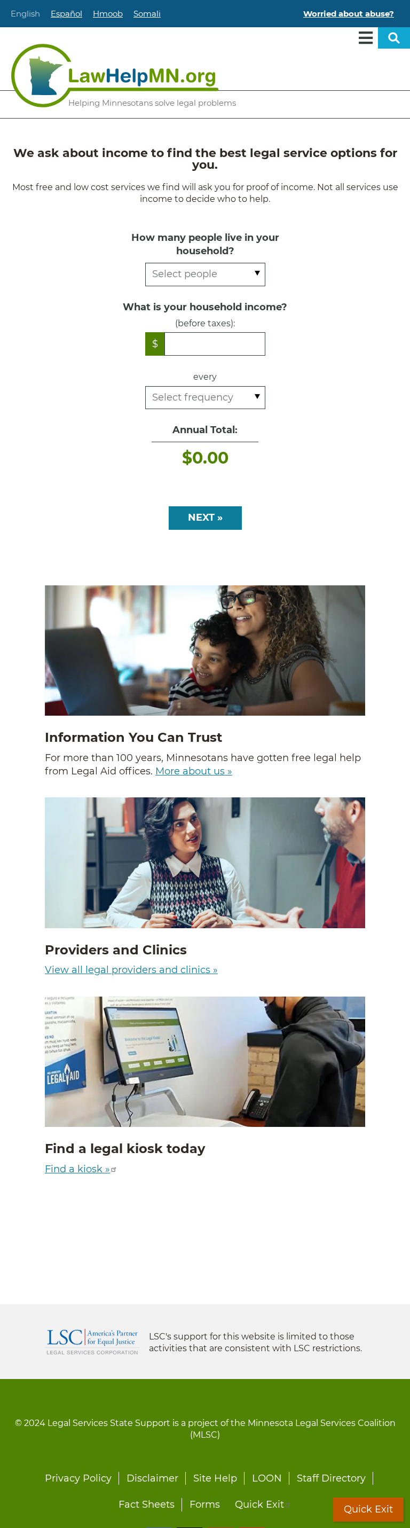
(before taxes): (205, 323)
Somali (147, 14)
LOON (267, 1478)
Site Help (215, 1478)
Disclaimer (152, 1478)
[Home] (115, 75)
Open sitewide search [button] (394, 38)
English (25, 14)
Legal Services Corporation (92, 1341)
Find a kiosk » (77, 1169)
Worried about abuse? (348, 14)
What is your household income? (205, 307)
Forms (205, 1504)
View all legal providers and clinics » (131, 970)
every (205, 377)
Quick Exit (259, 1504)
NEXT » (205, 517)
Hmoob (108, 14)
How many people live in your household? (205, 244)
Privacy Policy (78, 1478)
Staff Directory (331, 1478)
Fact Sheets (147, 1504)
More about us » (193, 771)
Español (66, 14)
